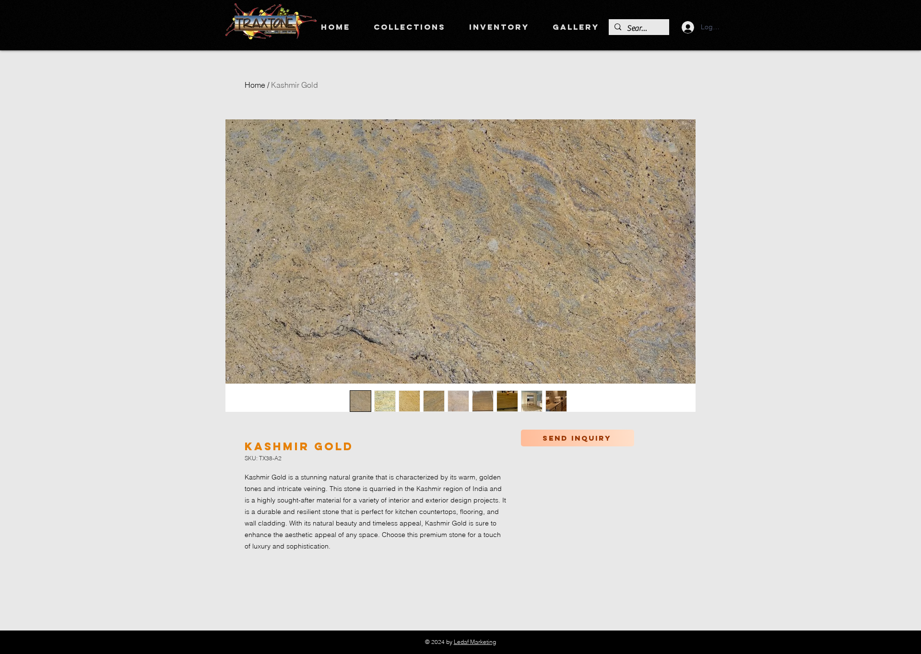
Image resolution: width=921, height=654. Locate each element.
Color (555, 454)
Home (255, 85)
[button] (409, 26)
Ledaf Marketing (475, 641)
